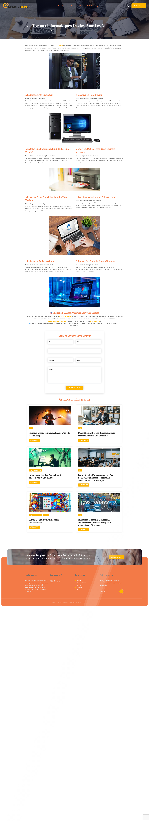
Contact (89, 6)
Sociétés (45, 514)
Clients (81, 6)
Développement (37, 514)
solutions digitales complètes (57, 321)
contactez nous (139, 6)
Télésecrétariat (37, 470)
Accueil (60, 6)
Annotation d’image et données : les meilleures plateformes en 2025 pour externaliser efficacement (94, 522)
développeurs (59, 45)
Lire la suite (34, 440)
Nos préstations (71, 6)
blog (31, 428)
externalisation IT (95, 321)
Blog (96, 6)
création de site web (65, 316)
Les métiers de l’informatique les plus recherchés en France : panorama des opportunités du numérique (95, 478)
